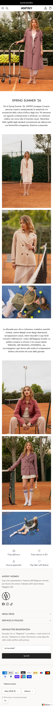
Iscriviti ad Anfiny (26, 2)
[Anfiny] (26, 8)
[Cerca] (8, 8)
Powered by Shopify (20, 697)
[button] (47, 704)
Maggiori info (7, 586)
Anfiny (10, 697)
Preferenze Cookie (10, 684)
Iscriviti (26, 655)
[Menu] (2, 8)
